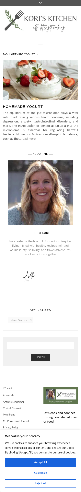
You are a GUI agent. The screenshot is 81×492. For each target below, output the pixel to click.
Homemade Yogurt (23, 107)
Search (41, 357)
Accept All (40, 462)
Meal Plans (9, 415)
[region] (40, 461)
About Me (8, 395)
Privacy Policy (10, 427)
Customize (40, 473)
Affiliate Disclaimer (13, 402)
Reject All (40, 483)
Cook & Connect (12, 408)
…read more (27, 138)
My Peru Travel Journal (16, 421)
